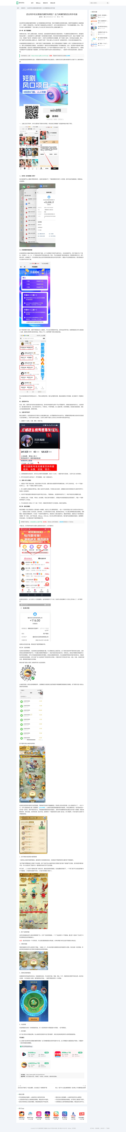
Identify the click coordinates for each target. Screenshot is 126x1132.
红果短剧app (56, 1117)
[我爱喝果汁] (47, 1113)
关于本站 (92, 1128)
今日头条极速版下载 (83, 1117)
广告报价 (108, 1128)
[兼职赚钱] (20, 4)
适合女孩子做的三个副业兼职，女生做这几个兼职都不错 (32, 1088)
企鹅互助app (22, 1117)
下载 (46, 1052)
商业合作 (102, 1128)
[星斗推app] (64, 1113)
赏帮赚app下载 (66, 1053)
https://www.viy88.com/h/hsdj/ (39, 56)
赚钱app (38, 3)
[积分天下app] (30, 1113)
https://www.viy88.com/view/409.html (35, 1074)
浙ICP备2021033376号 (62, 1128)
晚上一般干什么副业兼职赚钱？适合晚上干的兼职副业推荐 (70, 1088)
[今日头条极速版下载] (82, 1113)
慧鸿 (41, 17)
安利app (73, 1117)
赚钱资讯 (45, 3)
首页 (32, 3)
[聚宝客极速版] (39, 1113)
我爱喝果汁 (47, 1117)
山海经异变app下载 (34, 1063)
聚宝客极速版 (39, 1117)
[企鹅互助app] (21, 1113)
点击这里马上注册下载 (36, 522)
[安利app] (73, 1113)
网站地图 (97, 1128)
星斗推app (64, 1117)
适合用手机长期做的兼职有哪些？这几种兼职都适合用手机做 (51, 14)
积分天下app (30, 1117)
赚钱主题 (52, 3)
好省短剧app (32, 1053)
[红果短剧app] (56, 1113)
